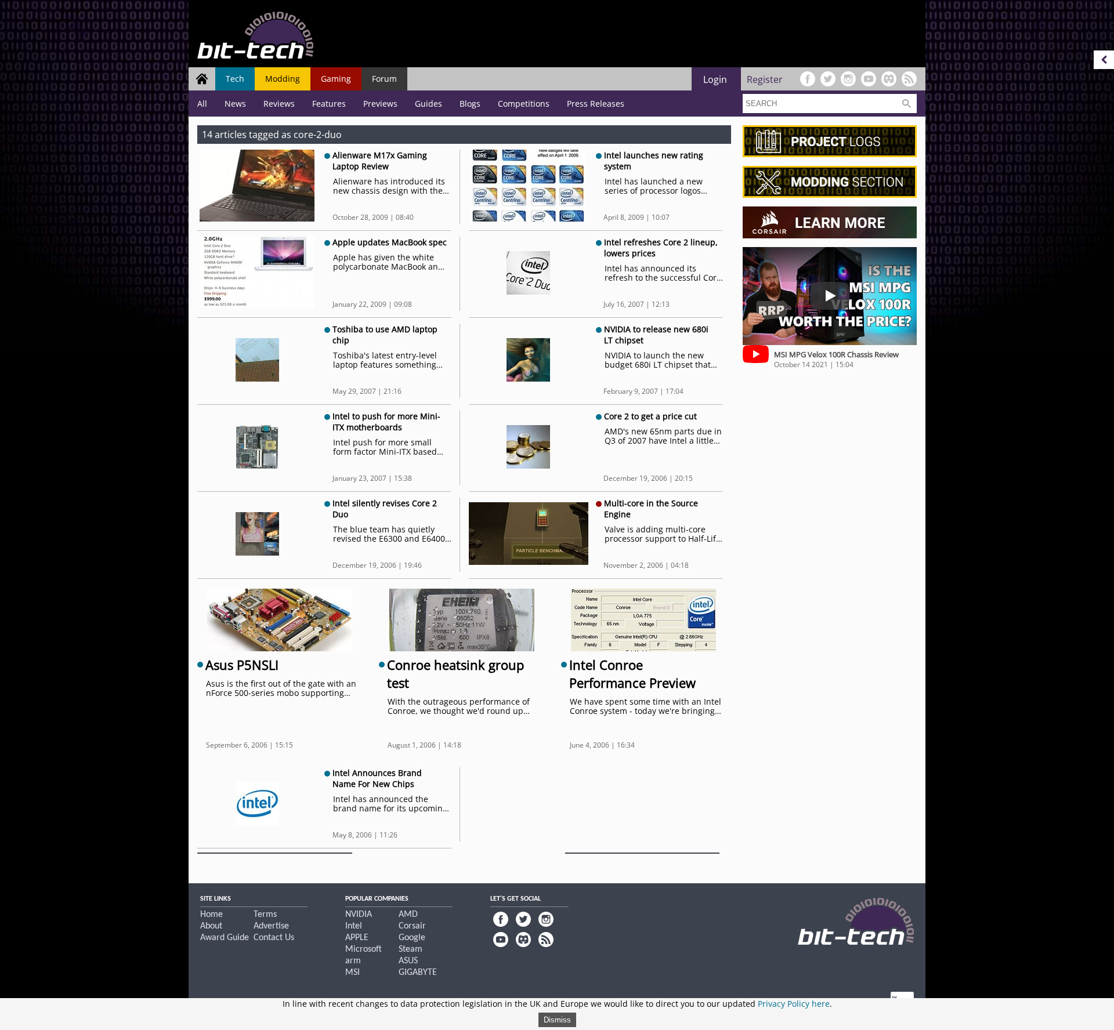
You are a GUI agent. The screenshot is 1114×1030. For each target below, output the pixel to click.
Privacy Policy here (794, 1003)
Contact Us (274, 937)
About (211, 926)
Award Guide (224, 937)
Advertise (271, 926)
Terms (265, 914)
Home (211, 914)
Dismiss (557, 1020)
